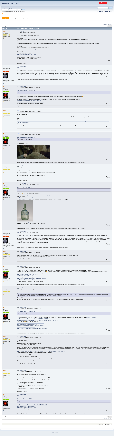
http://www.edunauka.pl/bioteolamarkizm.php (26, 49)
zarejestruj (15, 8)
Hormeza (22, 31)
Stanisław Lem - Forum (11, 3)
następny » (110, 24)
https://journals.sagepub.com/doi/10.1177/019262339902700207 (30, 102)
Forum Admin (27, 22)
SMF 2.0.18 (52, 432)
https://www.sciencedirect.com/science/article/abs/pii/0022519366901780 (32, 318)
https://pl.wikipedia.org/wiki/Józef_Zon (25, 275)
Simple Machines (62, 432)
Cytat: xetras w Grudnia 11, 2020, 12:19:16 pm (26, 137)
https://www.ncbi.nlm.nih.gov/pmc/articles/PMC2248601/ (29, 100)
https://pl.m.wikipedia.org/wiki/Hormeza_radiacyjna (27, 54)
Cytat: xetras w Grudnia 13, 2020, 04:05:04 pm (26, 311)
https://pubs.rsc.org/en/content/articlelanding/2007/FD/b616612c (30, 322)
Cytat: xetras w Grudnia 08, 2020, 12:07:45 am (26, 90)
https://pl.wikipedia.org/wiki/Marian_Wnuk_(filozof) (27, 274)
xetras (4, 31)
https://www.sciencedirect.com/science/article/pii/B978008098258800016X (32, 328)
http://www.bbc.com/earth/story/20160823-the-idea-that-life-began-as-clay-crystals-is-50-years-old (37, 320)
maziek (5, 66)
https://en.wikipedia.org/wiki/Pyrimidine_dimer (26, 407)
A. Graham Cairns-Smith (91, 317)
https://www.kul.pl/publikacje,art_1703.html (26, 279)
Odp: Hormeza (23, 66)
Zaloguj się (10, 8)
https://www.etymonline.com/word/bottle (25, 197)
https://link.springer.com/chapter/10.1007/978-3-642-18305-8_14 (30, 325)
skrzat (31, 22)
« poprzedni (105, 24)
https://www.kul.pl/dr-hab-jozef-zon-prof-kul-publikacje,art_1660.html (31, 278)
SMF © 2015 (57, 432)
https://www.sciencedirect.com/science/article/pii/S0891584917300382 (32, 404)
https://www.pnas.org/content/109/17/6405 (26, 327)
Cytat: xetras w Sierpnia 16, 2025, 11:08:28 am (26, 398)
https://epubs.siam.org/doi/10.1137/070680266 (27, 324)
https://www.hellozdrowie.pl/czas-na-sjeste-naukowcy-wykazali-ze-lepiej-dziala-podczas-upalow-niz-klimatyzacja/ (41, 351)
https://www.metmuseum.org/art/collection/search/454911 (29, 222)
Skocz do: (101, 424)
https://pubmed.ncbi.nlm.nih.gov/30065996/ (26, 406)
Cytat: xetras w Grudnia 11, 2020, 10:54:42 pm (26, 187)
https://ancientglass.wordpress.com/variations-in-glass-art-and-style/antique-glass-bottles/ (36, 195)
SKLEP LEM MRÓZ (104, 12)
